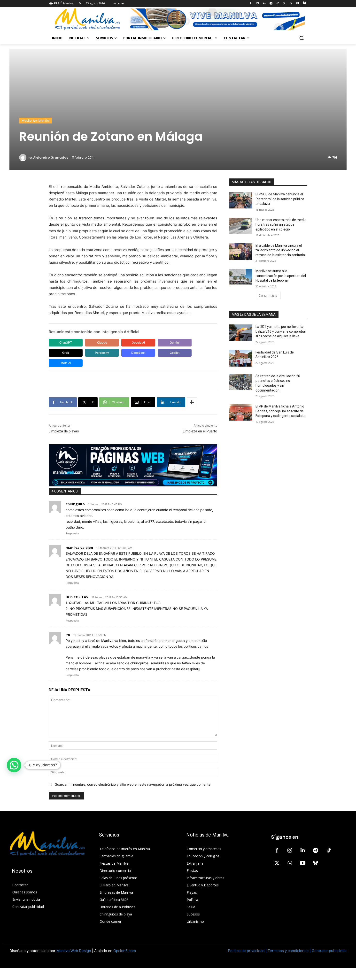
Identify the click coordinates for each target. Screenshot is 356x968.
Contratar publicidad (329, 950)
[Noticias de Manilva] (87, 19)
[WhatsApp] (291, 3)
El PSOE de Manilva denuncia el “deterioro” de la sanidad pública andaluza (279, 199)
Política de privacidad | (248, 950)
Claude (102, 342)
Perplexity (102, 352)
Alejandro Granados (50, 157)
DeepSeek (138, 352)
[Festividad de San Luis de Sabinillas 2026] (240, 358)
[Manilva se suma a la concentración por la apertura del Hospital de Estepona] (240, 277)
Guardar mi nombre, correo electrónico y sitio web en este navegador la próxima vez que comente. (133, 784)
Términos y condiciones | (289, 950)
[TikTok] (277, 3)
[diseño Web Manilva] (133, 465)
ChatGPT (65, 342)
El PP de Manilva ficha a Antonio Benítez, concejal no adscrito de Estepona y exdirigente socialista (280, 411)
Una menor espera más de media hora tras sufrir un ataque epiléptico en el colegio (280, 224)
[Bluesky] (304, 3)
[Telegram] (271, 3)
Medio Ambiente (35, 120)
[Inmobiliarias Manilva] (216, 19)
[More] (192, 402)
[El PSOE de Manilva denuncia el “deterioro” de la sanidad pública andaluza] (240, 200)
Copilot (174, 352)
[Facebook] (251, 3)
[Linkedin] (264, 3)
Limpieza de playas (64, 431)
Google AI (138, 342)
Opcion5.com (124, 950)
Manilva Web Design (73, 950)
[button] (301, 38)
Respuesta (72, 533)
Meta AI (66, 363)
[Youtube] (298, 3)
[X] (284, 3)
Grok (65, 352)
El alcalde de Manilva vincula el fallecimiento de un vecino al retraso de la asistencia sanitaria (280, 250)
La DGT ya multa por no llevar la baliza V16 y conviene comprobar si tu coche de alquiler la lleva (280, 331)
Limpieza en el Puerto (200, 431)
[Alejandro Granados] (23, 157)
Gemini (174, 342)
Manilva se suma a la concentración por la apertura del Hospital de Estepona (280, 275)
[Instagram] (257, 3)
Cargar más (266, 295)
